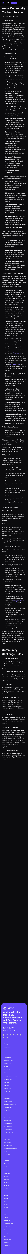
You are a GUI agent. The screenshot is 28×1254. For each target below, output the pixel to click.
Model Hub (6, 1163)
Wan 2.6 (6, 1195)
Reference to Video (8, 1060)
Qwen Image (7, 1252)
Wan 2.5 (6, 1198)
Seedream (6, 1242)
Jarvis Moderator (8, 1126)
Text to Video (7, 1054)
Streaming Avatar (8, 1079)
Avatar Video (7, 1098)
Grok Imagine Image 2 (9, 1223)
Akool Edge (6, 1151)
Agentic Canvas (7, 1063)
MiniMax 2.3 (6, 1185)
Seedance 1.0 (7, 1179)
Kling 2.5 (6, 1208)
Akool (5, 1167)
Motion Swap (7, 1073)
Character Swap (8, 1069)
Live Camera (7, 1110)
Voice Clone (7, 1139)
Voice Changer (7, 1142)
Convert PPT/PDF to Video (10, 1076)
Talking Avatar (7, 1114)
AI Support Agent (8, 1129)
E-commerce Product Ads (10, 1104)
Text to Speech (7, 1136)
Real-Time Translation (9, 1133)
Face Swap (6, 1066)
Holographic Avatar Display (10, 1148)
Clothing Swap (7, 1088)
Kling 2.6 (6, 1204)
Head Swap (6, 1082)
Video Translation (8, 1107)
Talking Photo (7, 1117)
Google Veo (6, 1211)
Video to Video (7, 1057)
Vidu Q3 (6, 1217)
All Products (7, 1047)
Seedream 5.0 (7, 1239)
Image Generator (8, 1095)
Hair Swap (6, 1085)
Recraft (5, 1249)
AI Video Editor (7, 1155)
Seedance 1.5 (7, 1176)
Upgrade (15, 2)
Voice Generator (8, 1145)
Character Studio (8, 1101)
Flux (5, 1236)
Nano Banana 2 (7, 1230)
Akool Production (8, 1123)
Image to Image (7, 1120)
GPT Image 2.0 (7, 1245)
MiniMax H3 (6, 1182)
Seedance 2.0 (7, 1173)
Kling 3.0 (6, 1201)
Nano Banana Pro (8, 1233)
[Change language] (26, 3)
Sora (5, 1214)
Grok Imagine (7, 1220)
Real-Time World (8, 1092)
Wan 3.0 (6, 1189)
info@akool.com (17, 353)
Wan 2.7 (6, 1192)
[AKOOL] (6, 3)
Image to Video (7, 1051)
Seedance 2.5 (7, 1170)
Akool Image (7, 1226)
